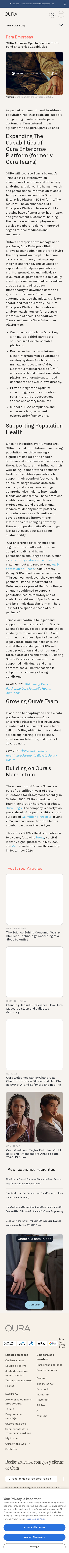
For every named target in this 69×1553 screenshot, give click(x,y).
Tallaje (9, 1409)
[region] (34, 1521)
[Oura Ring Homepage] (11, 14)
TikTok (41, 1405)
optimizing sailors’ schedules (31, 560)
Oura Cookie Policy (35, 1519)
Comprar (34, 1304)
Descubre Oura (16, 928)
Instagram (43, 1394)
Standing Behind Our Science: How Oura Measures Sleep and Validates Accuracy (34, 1009)
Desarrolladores (47, 1370)
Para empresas (19, 37)
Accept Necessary (34, 1537)
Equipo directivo (15, 1366)
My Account (12, 1438)
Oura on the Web (15, 1444)
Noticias (11, 1074)
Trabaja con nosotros (18, 1380)
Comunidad (13, 1146)
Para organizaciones (49, 1365)
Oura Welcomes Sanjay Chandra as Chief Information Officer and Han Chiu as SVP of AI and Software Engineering (34, 1081)
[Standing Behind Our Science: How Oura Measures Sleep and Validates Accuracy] (34, 972)
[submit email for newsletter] (60, 1479)
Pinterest (43, 1400)
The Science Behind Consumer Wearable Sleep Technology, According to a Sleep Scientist (33, 936)
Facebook (43, 1389)
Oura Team (21, 97)
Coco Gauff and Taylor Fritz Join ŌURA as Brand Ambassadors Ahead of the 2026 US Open (33, 1154)
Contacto (11, 1449)
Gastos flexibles (15, 1424)
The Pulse (45, 1384)
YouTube (42, 1416)
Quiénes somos (14, 1360)
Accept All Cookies (34, 1527)
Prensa (9, 1386)
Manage (34, 1547)
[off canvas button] (59, 25)
